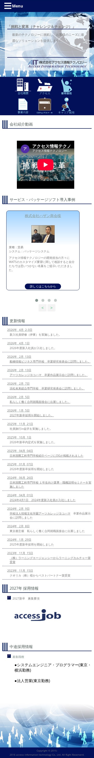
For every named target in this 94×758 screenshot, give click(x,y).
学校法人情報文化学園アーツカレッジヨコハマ (40, 513)
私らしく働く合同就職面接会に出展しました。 (40, 402)
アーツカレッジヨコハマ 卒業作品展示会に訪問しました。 (49, 375)
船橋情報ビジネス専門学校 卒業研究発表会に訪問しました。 (50, 361)
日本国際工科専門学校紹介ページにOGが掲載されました (46, 456)
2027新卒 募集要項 (26, 598)
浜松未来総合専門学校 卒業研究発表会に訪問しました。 (47, 388)
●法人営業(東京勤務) (32, 680)
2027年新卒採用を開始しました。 (32, 415)
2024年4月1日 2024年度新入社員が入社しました (43, 500)
